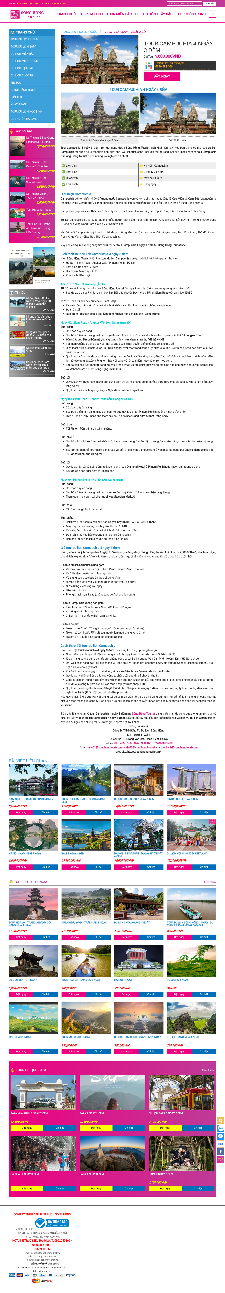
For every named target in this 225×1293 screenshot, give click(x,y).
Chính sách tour (23, 90)
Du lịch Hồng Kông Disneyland (187, 853)
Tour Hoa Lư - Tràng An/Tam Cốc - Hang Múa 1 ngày (40, 230)
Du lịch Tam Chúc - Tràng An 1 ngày (137, 1037)
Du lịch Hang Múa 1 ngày (183, 1037)
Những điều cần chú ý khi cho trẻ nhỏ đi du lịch (40, 321)
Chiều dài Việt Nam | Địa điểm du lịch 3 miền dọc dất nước (40, 366)
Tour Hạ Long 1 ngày (40, 212)
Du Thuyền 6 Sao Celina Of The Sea (40, 166)
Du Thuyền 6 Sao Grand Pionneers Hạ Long (40, 142)
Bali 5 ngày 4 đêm (73, 853)
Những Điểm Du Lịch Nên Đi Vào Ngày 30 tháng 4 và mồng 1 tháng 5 (40, 304)
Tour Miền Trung (191, 14)
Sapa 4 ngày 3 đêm (92, 1174)
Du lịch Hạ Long (22, 68)
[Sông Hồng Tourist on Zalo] (220, 1128)
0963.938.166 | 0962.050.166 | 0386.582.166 (41, 3)
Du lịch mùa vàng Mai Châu (40, 350)
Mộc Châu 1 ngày (20, 1037)
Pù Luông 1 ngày (177, 980)
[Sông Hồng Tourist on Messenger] (220, 1136)
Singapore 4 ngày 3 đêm (182, 799)
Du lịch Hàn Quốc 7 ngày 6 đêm (134, 799)
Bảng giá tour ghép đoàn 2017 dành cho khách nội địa (40, 336)
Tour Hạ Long (91, 14)
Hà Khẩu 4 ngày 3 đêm (25, 1174)
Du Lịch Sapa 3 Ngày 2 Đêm (166, 1113)
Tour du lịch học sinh (26, 111)
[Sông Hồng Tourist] (28, 15)
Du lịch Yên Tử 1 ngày (23, 980)
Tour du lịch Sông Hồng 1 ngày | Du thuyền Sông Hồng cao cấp (190, 924)
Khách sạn (18, 104)
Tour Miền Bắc (119, 14)
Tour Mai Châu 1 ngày (76, 1037)
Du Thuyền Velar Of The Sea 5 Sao (40, 198)
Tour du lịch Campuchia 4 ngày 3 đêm (99, 140)
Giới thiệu (17, 97)
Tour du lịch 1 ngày (24, 39)
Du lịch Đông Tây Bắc (153, 14)
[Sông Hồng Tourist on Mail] (220, 1144)
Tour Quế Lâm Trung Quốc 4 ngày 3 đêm (84, 801)
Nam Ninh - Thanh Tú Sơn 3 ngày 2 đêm (31, 801)
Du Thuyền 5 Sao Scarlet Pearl (40, 182)
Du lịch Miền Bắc (22, 53)
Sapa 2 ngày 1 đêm (92, 1113)
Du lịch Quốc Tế (22, 75)
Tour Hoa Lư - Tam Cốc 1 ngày (81, 980)
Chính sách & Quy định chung (34, 1267)
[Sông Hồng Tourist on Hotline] (220, 1120)
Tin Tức (16, 82)
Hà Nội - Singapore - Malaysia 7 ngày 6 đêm (138, 855)
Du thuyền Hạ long (24, 118)
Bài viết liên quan (177, 140)
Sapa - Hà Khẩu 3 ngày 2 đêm (29, 1113)
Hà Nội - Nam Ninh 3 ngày (25, 853)
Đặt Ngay (162, 76)
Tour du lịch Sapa (23, 46)
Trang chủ (66, 14)
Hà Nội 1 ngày (123, 980)
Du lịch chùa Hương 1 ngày (132, 922)
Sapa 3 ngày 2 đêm (161, 1174)
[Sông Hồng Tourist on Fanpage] (220, 1151)
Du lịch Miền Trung (24, 61)
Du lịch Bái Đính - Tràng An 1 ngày (84, 922)
